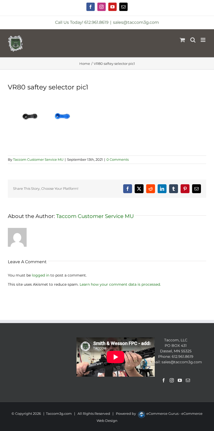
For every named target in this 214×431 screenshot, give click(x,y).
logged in (40, 275)
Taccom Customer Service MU (38, 159)
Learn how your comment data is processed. (120, 284)
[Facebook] (164, 380)
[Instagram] (172, 380)
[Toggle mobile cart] (182, 40)
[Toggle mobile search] (192, 40)
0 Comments (117, 159)
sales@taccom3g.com (136, 22)
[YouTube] (180, 380)
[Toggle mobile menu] (203, 40)
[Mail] (188, 380)
